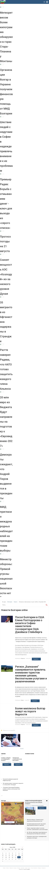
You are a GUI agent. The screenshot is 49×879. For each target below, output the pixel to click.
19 (9, 857)
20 (12, 857)
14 (15, 855)
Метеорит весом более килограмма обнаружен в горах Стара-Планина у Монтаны (6, 37)
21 (15, 857)
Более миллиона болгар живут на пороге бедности (30, 711)
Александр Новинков (39, 805)
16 (22, 855)
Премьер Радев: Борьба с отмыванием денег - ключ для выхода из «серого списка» (6, 203)
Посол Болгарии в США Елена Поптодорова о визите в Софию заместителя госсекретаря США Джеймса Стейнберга (29, 625)
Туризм (22, 700)
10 (2, 855)
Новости (9, 762)
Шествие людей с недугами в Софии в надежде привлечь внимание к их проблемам (6, 146)
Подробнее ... (36, 659)
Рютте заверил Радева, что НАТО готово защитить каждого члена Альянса (6, 369)
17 (2, 857)
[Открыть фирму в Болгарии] (10, 746)
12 (9, 855)
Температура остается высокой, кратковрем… (17, 759)
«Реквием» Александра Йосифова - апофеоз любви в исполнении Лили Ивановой (11, 789)
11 (6, 855)
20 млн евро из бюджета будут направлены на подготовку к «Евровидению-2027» (6, 421)
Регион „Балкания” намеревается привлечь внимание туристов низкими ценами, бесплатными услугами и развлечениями (31, 674)
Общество (23, 658)
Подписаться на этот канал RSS (9, 730)
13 (12, 855)
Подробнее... (7, 764)
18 (6, 857)
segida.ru (28, 869)
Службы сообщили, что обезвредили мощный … (6, 759)
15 (19, 855)
